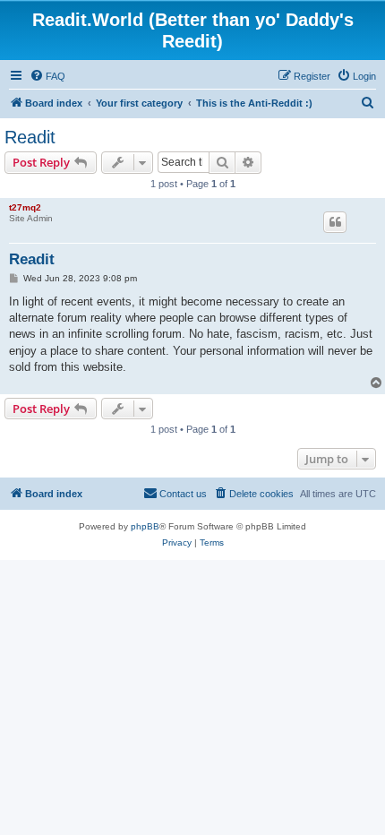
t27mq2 (25, 207)
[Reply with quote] (334, 222)
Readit (30, 137)
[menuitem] (47, 76)
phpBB (145, 526)
